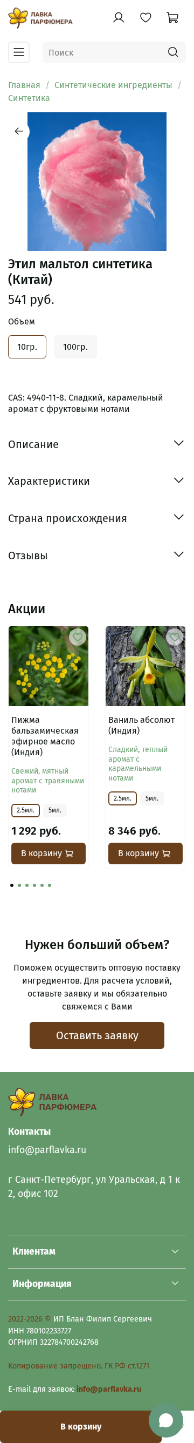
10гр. (27, 347)
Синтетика (29, 98)
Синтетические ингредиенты (113, 85)
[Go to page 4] (34, 885)
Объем (21, 321)
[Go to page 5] (42, 885)
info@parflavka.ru (47, 1150)
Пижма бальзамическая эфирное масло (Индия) (45, 736)
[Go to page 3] (27, 885)
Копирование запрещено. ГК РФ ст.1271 (78, 1366)
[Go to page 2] (19, 885)
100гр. (75, 347)
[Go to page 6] (49, 885)
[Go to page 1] (11, 885)
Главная (24, 85)
